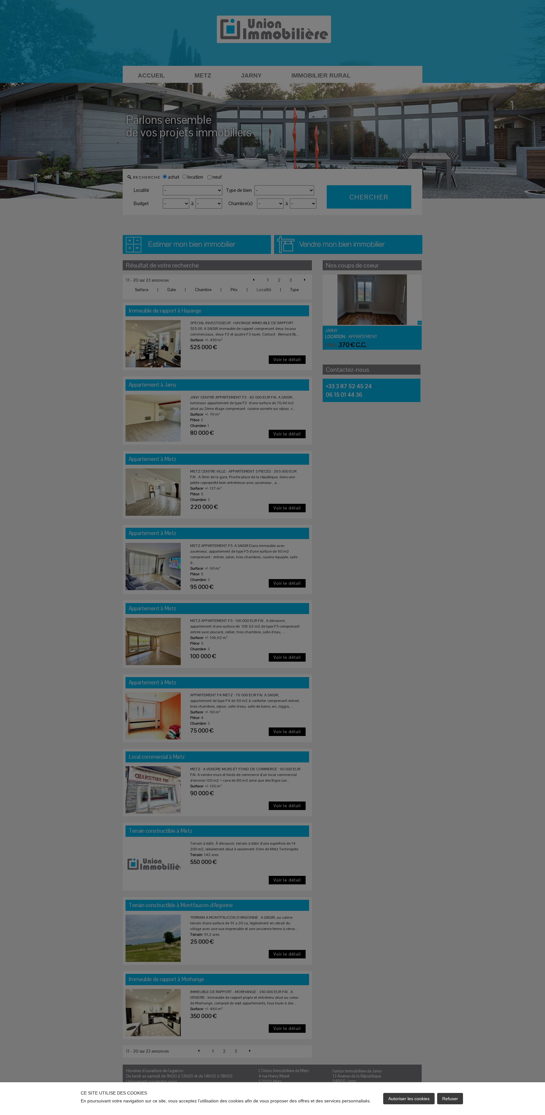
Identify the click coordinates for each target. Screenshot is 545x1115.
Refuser (450, 1098)
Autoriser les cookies (409, 1098)
